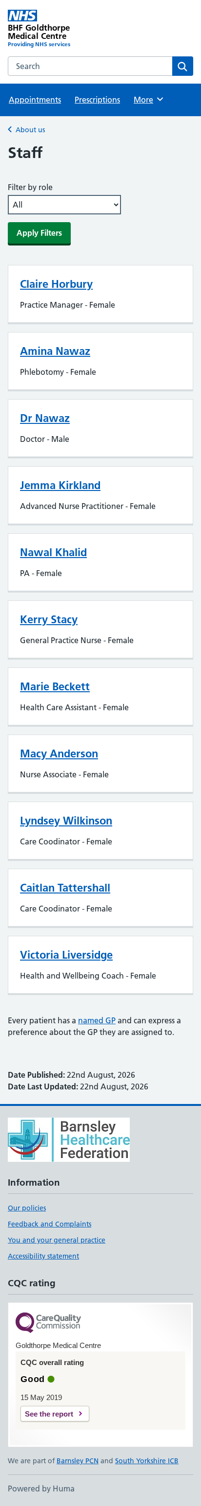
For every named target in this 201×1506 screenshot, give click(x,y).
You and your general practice (56, 1240)
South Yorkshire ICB (147, 1460)
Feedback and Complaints (49, 1224)
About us (30, 129)
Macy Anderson (59, 753)
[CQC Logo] (48, 1323)
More (148, 100)
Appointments (35, 100)
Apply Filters (39, 233)
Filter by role (30, 187)
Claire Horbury (56, 284)
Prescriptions (97, 100)
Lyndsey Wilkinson (66, 820)
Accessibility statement (43, 1256)
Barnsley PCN (78, 1460)
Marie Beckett (55, 686)
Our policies (27, 1208)
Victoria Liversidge (66, 955)
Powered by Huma (41, 1488)
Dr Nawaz (45, 418)
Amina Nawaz (55, 351)
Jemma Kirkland (60, 485)
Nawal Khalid (53, 552)
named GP (97, 1020)
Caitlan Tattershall (65, 887)
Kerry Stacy (49, 619)
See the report (49, 1414)
